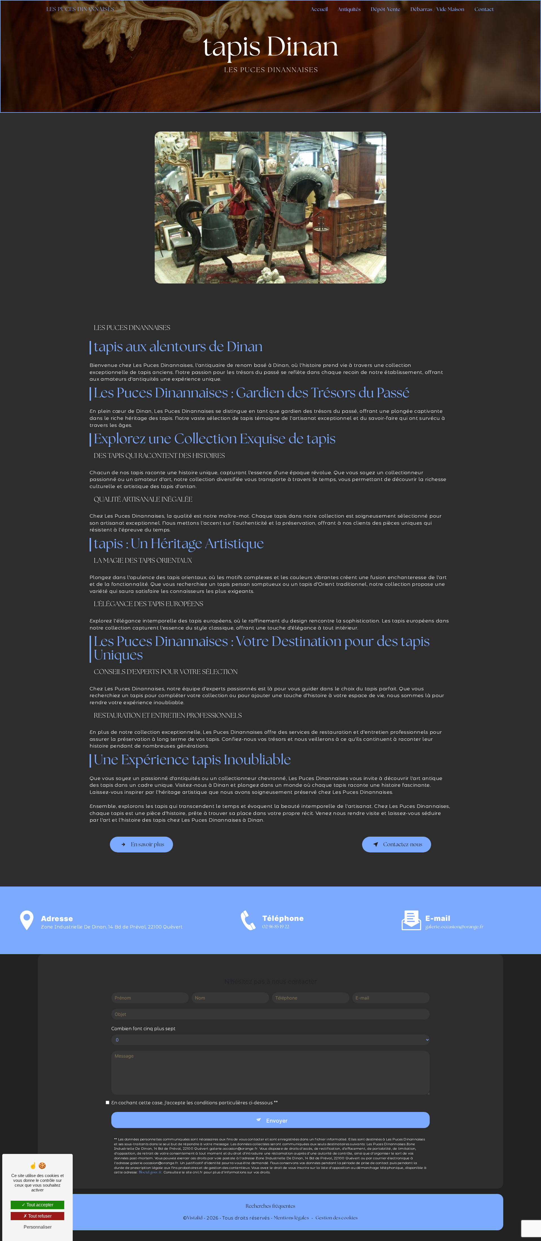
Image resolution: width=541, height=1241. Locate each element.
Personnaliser (38, 1227)
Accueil (319, 9)
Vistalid (195, 1218)
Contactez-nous (402, 845)
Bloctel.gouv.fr (150, 1172)
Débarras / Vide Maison (437, 9)
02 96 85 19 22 (275, 927)
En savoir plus (147, 845)
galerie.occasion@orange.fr (454, 927)
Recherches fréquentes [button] (270, 1206)
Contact (484, 9)
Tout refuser (39, 1216)
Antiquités (349, 9)
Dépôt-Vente (385, 9)
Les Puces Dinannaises (80, 9)
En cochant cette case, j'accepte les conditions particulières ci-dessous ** (194, 1102)
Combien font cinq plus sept (143, 1028)
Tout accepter (39, 1204)
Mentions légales (291, 1218)
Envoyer (276, 1120)
